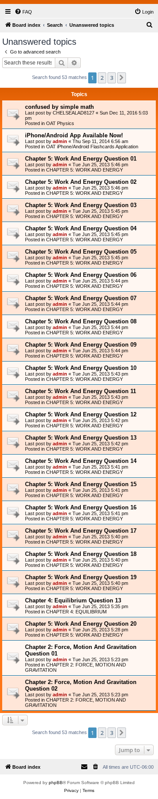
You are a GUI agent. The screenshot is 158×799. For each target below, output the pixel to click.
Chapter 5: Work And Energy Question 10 (80, 368)
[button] (121, 77)
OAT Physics (60, 123)
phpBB (56, 782)
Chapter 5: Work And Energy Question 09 (80, 344)
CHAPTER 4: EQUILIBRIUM (76, 611)
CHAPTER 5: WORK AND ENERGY (84, 169)
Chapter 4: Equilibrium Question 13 (73, 600)
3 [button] (111, 78)
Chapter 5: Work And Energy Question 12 (80, 414)
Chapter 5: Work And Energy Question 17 (80, 530)
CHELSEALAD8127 (73, 112)
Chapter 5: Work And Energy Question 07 (80, 298)
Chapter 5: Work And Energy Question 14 (80, 461)
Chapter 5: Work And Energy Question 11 (80, 391)
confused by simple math (59, 107)
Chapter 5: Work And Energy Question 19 (80, 577)
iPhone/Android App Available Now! (74, 135)
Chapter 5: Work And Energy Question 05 (80, 251)
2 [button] (102, 78)
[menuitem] (23, 12)
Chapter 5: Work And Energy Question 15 (80, 484)
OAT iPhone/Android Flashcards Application (92, 146)
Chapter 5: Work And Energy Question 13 (80, 437)
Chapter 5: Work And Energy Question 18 (80, 554)
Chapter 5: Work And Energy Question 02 (80, 182)
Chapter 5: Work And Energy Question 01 (80, 158)
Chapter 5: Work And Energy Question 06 (80, 275)
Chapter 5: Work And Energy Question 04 (80, 228)
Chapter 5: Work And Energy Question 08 (80, 321)
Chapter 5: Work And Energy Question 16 (80, 507)
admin (60, 141)
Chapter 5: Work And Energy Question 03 (80, 205)
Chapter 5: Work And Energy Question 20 (80, 623)
